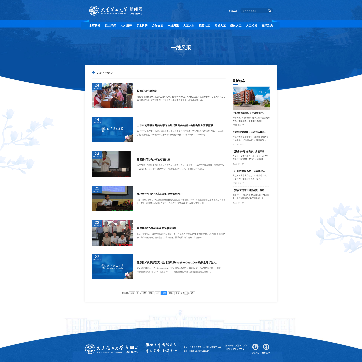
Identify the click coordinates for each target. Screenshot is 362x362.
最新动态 (267, 25)
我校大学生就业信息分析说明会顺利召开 (160, 193)
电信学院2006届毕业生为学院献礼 (157, 228)
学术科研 (141, 25)
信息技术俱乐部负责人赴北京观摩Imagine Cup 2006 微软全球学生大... (177, 262)
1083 (171, 293)
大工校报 (251, 25)
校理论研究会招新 (147, 91)
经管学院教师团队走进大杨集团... (249, 132)
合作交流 (157, 25)
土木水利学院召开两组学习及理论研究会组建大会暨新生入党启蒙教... (176, 125)
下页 (177, 293)
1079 (144, 293)
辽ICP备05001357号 (234, 349)
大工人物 (188, 25)
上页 (132, 293)
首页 (99, 72)
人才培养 (126, 25)
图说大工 (220, 25)
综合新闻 (110, 25)
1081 (157, 293)
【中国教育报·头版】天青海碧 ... (249, 170)
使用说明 (266, 353)
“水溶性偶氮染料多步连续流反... (249, 113)
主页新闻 (94, 25)
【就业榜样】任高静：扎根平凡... (249, 151)
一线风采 (173, 25)
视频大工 (204, 25)
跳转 (192, 293)
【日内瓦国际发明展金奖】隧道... (249, 190)
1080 (151, 293)
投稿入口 (255, 353)
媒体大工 (236, 25)
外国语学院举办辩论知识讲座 (153, 159)
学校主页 (233, 10)
